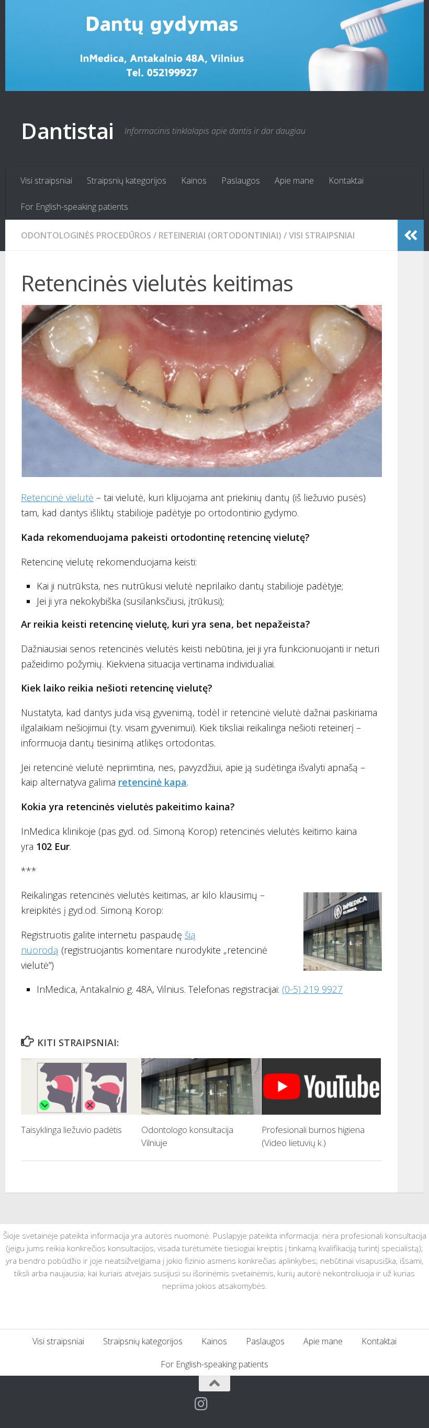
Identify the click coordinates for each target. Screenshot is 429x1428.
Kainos (194, 180)
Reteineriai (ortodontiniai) (220, 235)
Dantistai (67, 130)
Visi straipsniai (46, 180)
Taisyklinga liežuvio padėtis (71, 1130)
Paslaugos (240, 180)
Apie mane (294, 180)
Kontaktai (346, 180)
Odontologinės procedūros (86, 235)
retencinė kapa (152, 782)
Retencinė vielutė (57, 497)
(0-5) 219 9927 (312, 989)
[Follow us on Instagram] (201, 1404)
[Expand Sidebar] (411, 235)
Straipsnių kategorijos (126, 180)
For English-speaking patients (74, 206)
